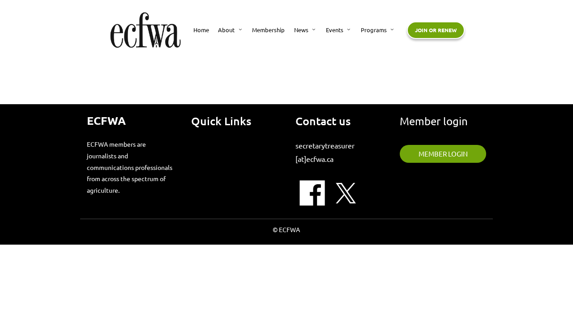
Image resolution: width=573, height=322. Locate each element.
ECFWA (106, 120)
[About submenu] (240, 29)
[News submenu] (314, 29)
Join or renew (436, 30)
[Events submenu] (349, 29)
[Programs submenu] (392, 29)
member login (443, 153)
